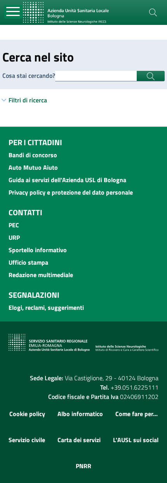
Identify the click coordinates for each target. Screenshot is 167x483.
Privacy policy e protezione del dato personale (71, 192)
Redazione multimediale (41, 274)
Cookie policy (27, 413)
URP (14, 237)
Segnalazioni (34, 295)
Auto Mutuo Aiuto (33, 167)
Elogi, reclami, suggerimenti (46, 307)
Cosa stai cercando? (28, 75)
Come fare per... (136, 413)
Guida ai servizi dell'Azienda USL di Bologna (67, 179)
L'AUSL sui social (135, 439)
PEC (14, 225)
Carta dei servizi (79, 439)
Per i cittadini (35, 142)
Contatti (25, 212)
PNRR (83, 466)
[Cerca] (153, 12)
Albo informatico (80, 413)
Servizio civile (27, 439)
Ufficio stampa (28, 262)
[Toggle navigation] (13, 12)
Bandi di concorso (33, 155)
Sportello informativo (38, 250)
